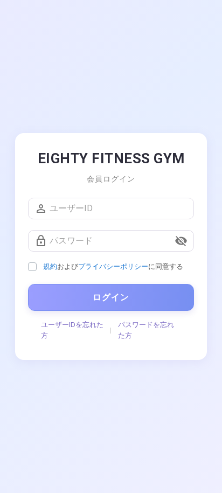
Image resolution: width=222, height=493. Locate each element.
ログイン (111, 297)
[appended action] (181, 240)
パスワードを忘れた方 (146, 330)
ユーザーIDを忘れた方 (72, 330)
